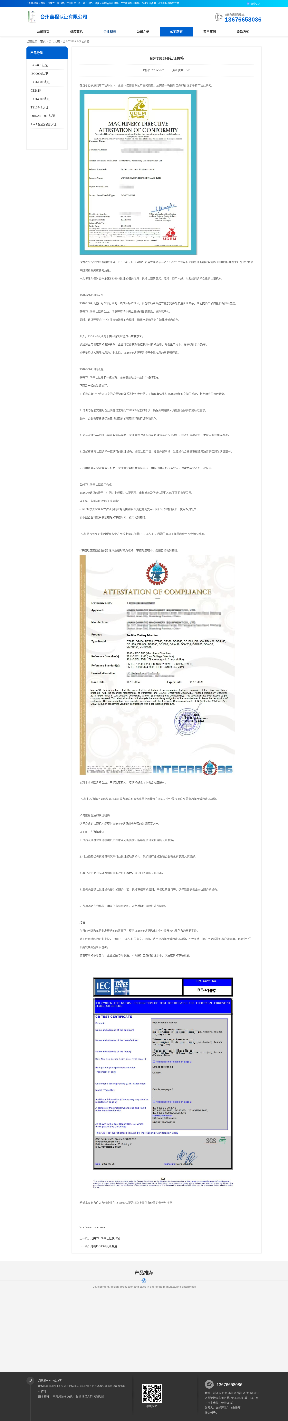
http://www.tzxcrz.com (92, 1227)
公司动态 (176, 31)
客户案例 (209, 31)
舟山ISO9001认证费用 (104, 1246)
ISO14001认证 (40, 82)
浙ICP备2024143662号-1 (77, 1386)
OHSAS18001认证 (43, 115)
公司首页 (43, 31)
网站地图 (98, 1396)
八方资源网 (59, 1396)
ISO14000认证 (40, 99)
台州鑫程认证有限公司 (105, 1386)
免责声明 (72, 1396)
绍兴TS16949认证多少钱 (105, 1238)
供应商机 (76, 31)
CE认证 (36, 90)
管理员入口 (86, 1396)
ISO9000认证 (39, 73)
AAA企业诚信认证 (43, 124)
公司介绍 (143, 31)
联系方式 (243, 31)
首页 (43, 41)
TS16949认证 (39, 107)
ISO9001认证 (39, 65)
